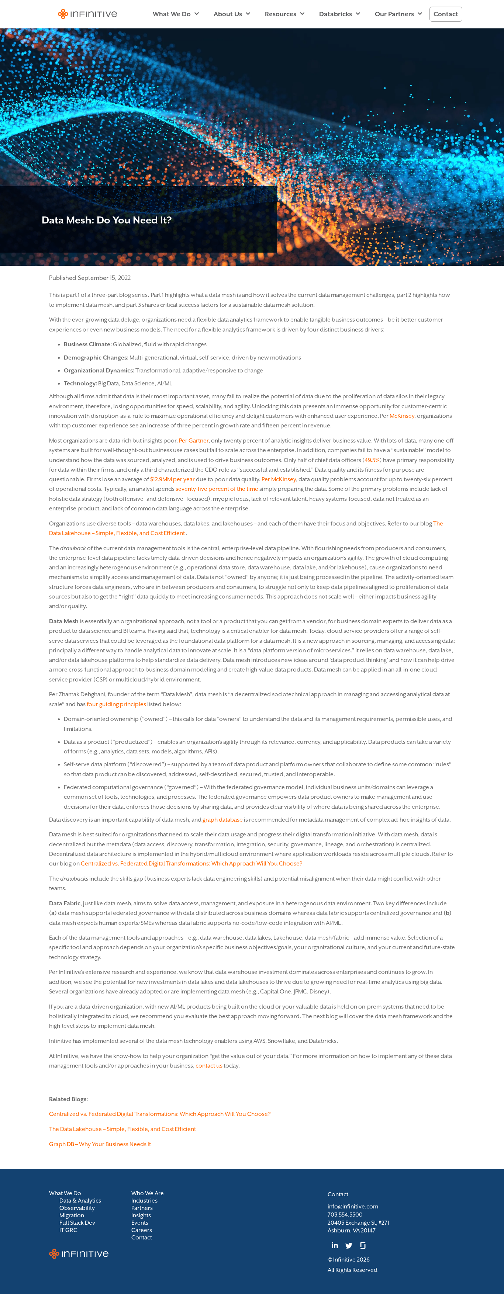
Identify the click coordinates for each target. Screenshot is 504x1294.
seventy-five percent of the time (217, 489)
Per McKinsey (279, 479)
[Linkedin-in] (335, 1246)
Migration (71, 1215)
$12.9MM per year (172, 479)
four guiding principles (116, 704)
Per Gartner (193, 440)
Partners (142, 1208)
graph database (223, 819)
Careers (141, 1230)
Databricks (335, 14)
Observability (77, 1208)
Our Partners (394, 14)
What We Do (172, 14)
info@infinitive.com (353, 1206)
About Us (228, 14)
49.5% (372, 460)
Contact (446, 14)
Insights (141, 1215)
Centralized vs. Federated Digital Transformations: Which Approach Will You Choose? (192, 863)
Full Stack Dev (77, 1223)
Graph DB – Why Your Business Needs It (100, 1144)
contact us (209, 1065)
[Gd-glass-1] (363, 1246)
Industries (144, 1200)
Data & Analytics (80, 1200)
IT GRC (68, 1230)
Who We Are (147, 1193)
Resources (280, 14)
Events (139, 1223)
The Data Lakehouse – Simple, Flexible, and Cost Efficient (122, 1129)
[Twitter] (349, 1246)
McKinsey (402, 416)
